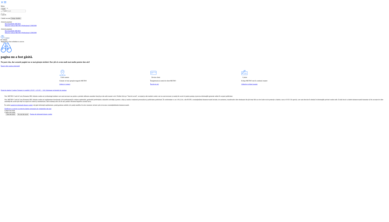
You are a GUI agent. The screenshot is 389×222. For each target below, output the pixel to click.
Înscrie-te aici (154, 84)
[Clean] (1, 13)
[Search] (3, 13)
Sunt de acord (10, 114)
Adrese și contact (64, 84)
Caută (3, 9)
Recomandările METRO (13, 24)
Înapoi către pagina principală (10, 66)
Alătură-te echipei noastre (249, 84)
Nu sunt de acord (23, 114)
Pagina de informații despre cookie (41, 114)
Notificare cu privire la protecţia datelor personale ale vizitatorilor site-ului (27, 109)
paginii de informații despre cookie (22, 105)
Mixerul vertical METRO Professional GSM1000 (21, 25)
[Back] (1, 11)
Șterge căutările (15, 18)
